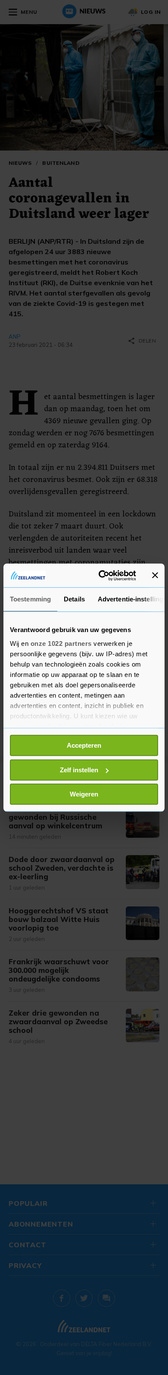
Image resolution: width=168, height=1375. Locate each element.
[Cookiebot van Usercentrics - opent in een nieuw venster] (102, 575)
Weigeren (84, 794)
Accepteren (84, 745)
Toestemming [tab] (30, 599)
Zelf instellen (79, 770)
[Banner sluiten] (155, 576)
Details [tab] (74, 599)
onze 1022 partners (61, 643)
